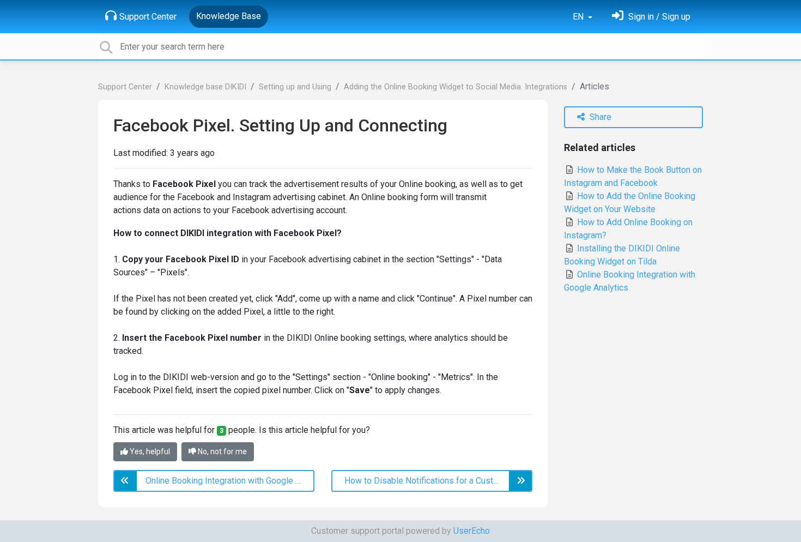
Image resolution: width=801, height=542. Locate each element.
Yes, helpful (149, 451)
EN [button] (579, 16)
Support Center (148, 16)
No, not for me (221, 451)
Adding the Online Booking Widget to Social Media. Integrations (455, 87)
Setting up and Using (295, 87)
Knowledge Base (228, 16)
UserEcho (471, 531)
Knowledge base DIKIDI (205, 87)
